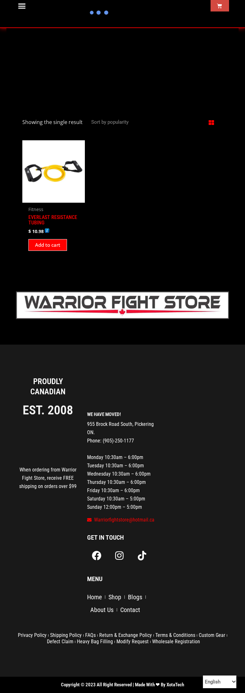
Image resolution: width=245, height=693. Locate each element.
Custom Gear (212, 635)
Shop (114, 597)
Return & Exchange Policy (125, 635)
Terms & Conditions (175, 635)
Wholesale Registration (176, 641)
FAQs (90, 635)
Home (94, 597)
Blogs (135, 597)
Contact (130, 610)
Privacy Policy (32, 635)
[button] (22, 6)
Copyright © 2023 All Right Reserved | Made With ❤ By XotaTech (122, 685)
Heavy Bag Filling (95, 641)
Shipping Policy (66, 635)
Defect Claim (60, 641)
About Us (102, 610)
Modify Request (132, 641)
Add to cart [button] (47, 245)
